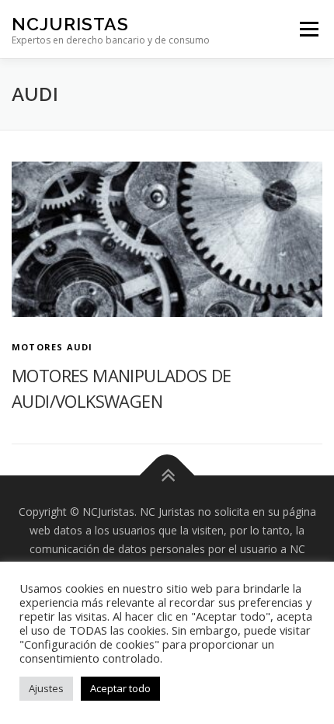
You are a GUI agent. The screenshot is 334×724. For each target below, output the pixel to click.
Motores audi (52, 347)
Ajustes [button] (46, 688)
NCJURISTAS (70, 23)
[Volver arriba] (167, 475)
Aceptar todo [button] (120, 688)
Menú (308, 29)
